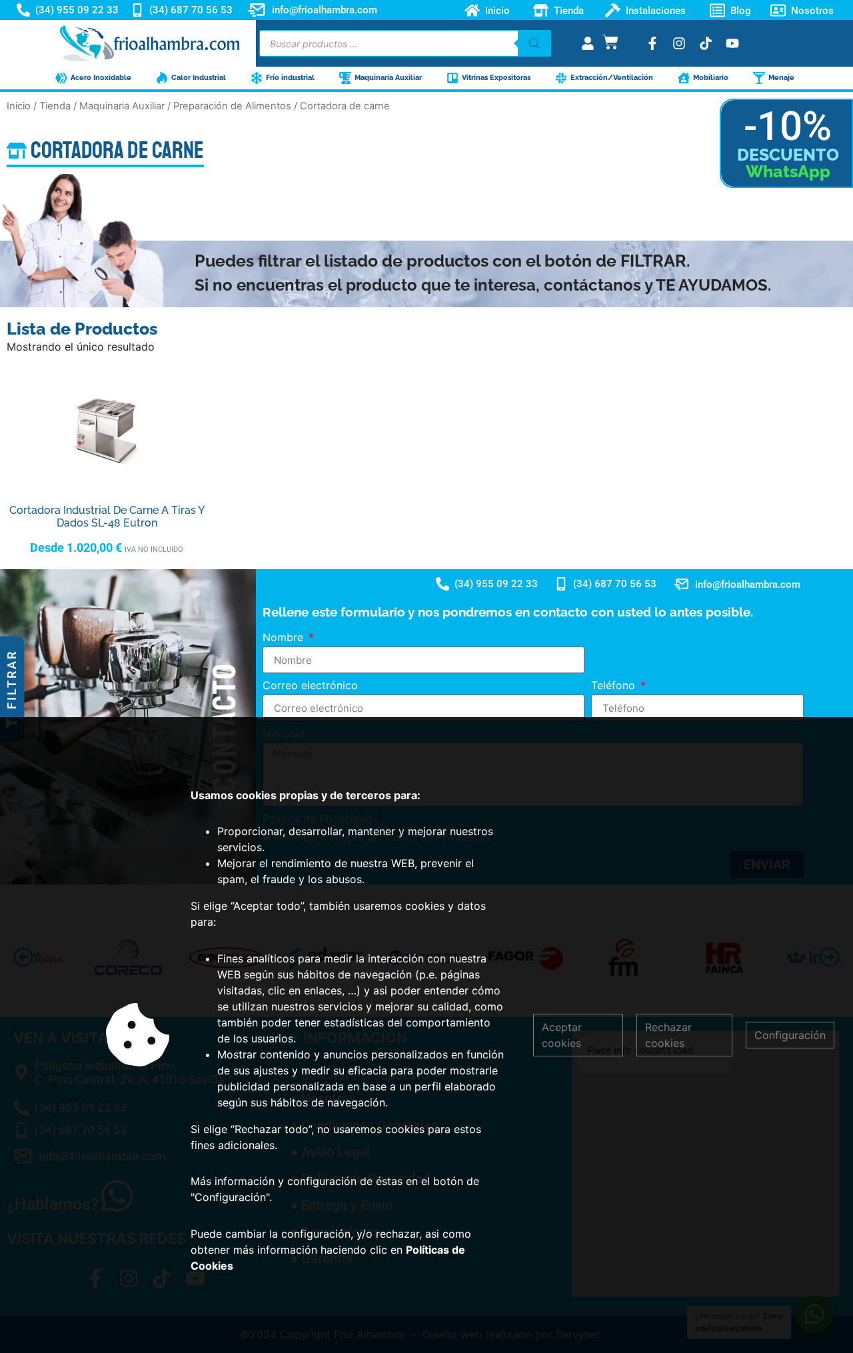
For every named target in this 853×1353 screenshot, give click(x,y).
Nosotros (812, 10)
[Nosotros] (778, 10)
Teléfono (614, 686)
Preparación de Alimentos (232, 106)
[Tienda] (540, 10)
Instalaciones (656, 10)
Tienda (569, 10)
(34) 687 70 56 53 (191, 10)
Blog (740, 10)
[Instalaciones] (612, 10)
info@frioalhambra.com (324, 10)
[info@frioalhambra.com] (257, 10)
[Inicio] (472, 10)
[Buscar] (534, 43)
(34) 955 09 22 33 (77, 10)
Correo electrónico (310, 686)
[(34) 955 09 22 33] (23, 10)
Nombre (285, 638)
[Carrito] (610, 42)
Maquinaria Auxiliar (122, 106)
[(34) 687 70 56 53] (137, 10)
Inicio (497, 10)
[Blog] (717, 10)
